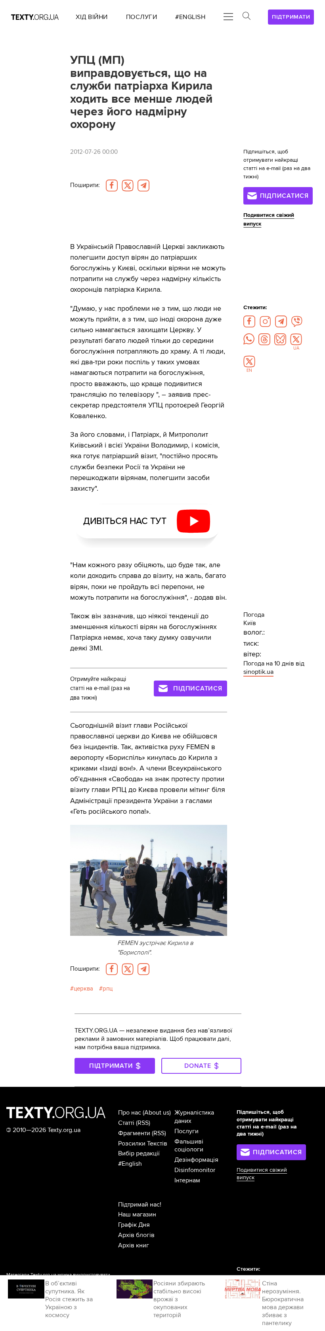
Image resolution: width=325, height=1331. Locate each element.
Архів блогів (136, 1235)
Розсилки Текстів (142, 1143)
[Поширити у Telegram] (143, 185)
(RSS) (143, 1123)
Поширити (84, 185)
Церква (83, 989)
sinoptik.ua (258, 672)
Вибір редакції (139, 1153)
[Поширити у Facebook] (112, 185)
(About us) (157, 1113)
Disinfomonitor (194, 1170)
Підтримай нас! (139, 1205)
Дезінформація (196, 1160)
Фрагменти (134, 1133)
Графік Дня (134, 1225)
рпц (108, 989)
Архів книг (133, 1245)
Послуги (186, 1131)
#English (130, 1164)
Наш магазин (137, 1214)
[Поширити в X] (128, 185)
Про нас (129, 1113)
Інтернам (187, 1180)
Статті (126, 1123)
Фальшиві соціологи (188, 1146)
